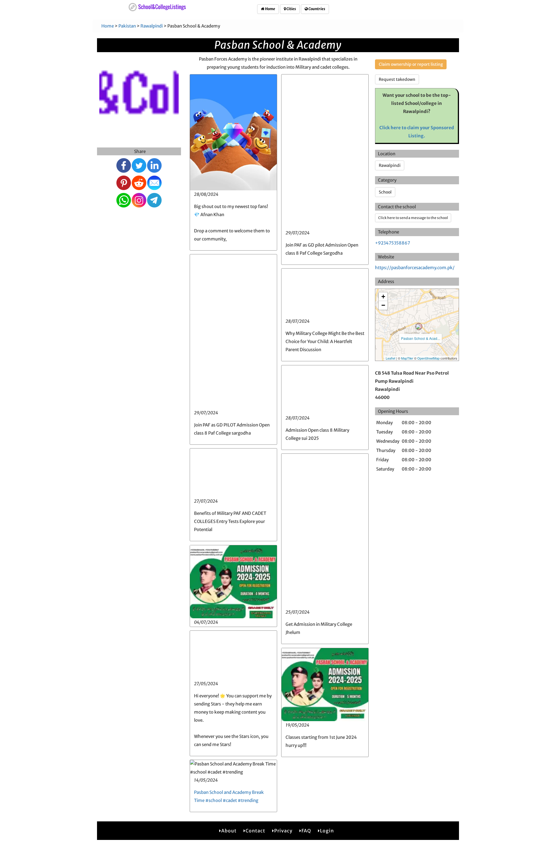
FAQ (306, 831)
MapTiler (407, 358)
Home (269, 8)
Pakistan (127, 26)
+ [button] (383, 296)
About (229, 831)
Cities (291, 8)
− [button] (383, 305)
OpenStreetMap (428, 358)
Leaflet (390, 358)
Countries (316, 8)
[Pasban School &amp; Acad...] (418, 326)
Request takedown (397, 79)
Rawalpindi (151, 26)
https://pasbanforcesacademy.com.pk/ (415, 267)
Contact (255, 831)
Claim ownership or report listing (411, 64)
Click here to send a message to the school (413, 218)
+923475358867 (392, 243)
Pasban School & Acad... (420, 338)
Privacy (283, 831)
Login (327, 831)
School (385, 192)
